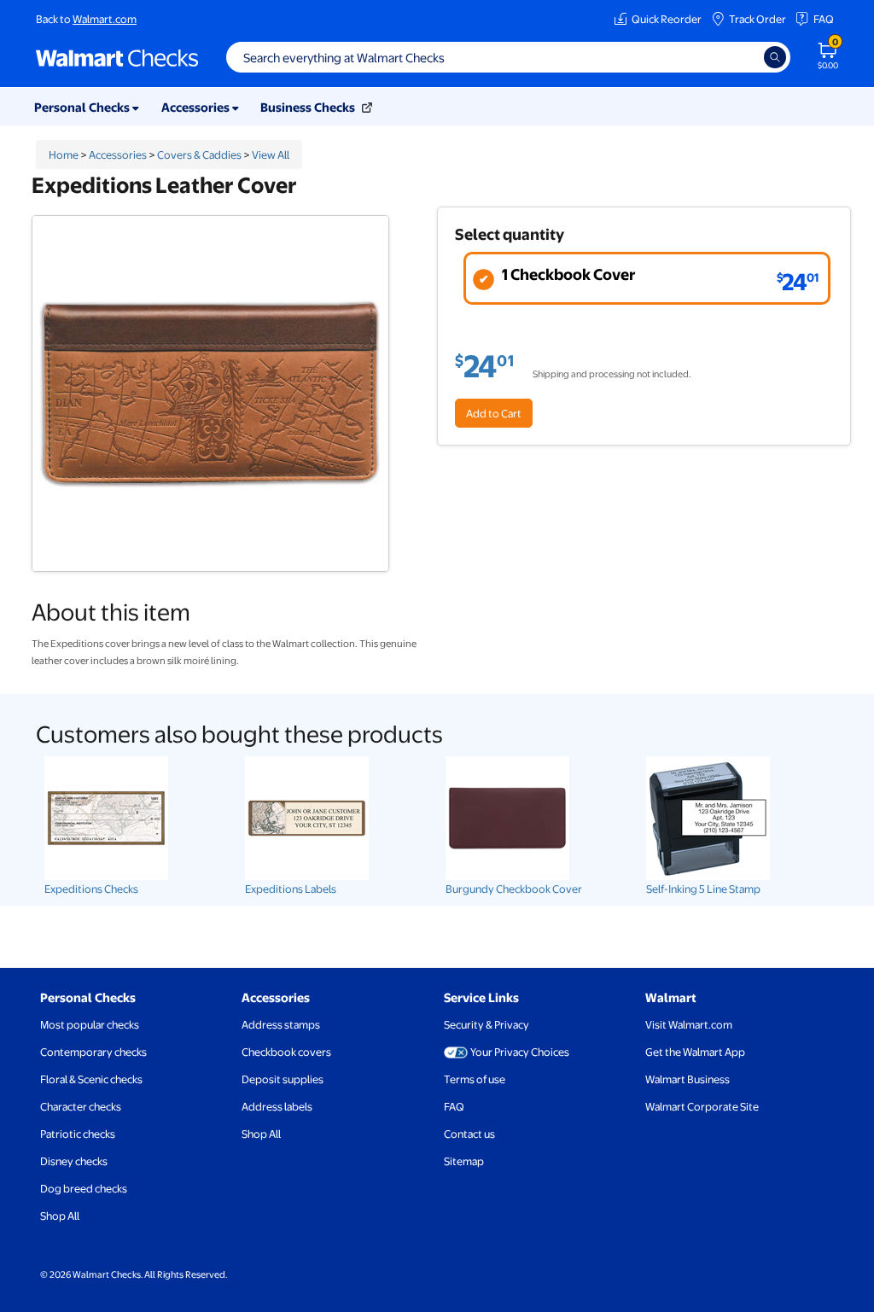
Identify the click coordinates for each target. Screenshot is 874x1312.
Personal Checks (88, 997)
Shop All (59, 1215)
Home (64, 154)
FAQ (823, 18)
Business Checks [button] (309, 106)
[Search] (775, 57)
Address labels (277, 1106)
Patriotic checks (77, 1133)
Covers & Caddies (199, 154)
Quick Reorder (667, 18)
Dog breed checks (83, 1188)
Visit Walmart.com (688, 1024)
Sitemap (464, 1161)
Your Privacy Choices (519, 1051)
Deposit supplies (282, 1079)
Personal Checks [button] (83, 106)
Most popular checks (89, 1024)
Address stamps (281, 1024)
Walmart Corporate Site (702, 1106)
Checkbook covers (286, 1051)
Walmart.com (105, 18)
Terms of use (474, 1079)
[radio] (646, 278)
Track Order (757, 18)
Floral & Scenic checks (91, 1079)
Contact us (469, 1133)
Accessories (118, 154)
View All (270, 154)
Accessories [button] (196, 106)
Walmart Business (687, 1079)
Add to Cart (493, 413)
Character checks (80, 1106)
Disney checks (74, 1161)
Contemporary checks (93, 1051)
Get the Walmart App (695, 1051)
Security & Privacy (486, 1024)
